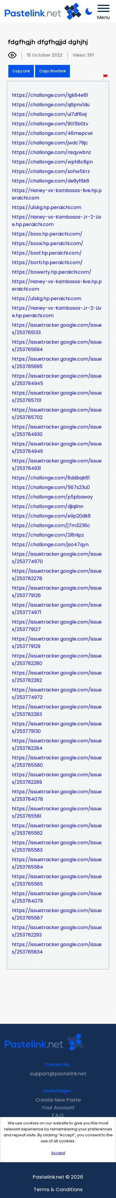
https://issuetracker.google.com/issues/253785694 (57, 346)
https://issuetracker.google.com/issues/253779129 (57, 642)
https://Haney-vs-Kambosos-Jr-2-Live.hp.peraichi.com (56, 221)
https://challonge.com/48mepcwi (52, 133)
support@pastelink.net (58, 1073)
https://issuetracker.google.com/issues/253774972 (57, 693)
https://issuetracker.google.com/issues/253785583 (57, 846)
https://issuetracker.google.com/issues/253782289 (57, 778)
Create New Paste (58, 1099)
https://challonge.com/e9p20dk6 (51, 515)
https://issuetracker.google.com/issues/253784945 (57, 380)
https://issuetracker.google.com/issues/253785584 (57, 863)
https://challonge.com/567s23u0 (51, 487)
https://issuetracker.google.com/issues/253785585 (57, 880)
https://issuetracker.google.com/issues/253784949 (57, 447)
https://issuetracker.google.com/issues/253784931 (57, 464)
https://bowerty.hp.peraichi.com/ (51, 272)
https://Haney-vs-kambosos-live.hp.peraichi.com (57, 194)
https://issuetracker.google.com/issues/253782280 (57, 659)
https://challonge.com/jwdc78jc (50, 142)
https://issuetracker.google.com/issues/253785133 (57, 329)
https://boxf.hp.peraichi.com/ (47, 253)
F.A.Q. (58, 1115)
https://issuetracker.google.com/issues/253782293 (57, 931)
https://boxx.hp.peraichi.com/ (47, 233)
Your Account (58, 1107)
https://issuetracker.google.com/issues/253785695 (57, 363)
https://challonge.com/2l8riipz (48, 535)
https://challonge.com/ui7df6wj (49, 114)
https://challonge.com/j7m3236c (51, 525)
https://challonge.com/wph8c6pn (52, 161)
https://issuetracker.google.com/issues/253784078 (57, 795)
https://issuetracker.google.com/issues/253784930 (57, 430)
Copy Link (21, 71)
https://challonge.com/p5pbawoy (52, 496)
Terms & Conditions (58, 1189)
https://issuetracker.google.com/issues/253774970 (57, 558)
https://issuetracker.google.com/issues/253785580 (57, 761)
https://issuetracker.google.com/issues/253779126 (57, 592)
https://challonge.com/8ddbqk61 (51, 477)
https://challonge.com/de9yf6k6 (50, 180)
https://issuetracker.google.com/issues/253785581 (57, 812)
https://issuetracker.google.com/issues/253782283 (57, 710)
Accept (58, 1153)
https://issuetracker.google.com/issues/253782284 (57, 744)
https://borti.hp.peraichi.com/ (47, 262)
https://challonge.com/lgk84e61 (50, 95)
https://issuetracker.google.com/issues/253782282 (57, 676)
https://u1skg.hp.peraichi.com (46, 207)
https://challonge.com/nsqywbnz (51, 152)
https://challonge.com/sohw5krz (51, 171)
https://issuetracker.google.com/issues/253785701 (57, 397)
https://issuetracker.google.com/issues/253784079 (57, 897)
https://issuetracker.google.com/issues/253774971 (57, 609)
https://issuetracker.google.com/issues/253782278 (57, 575)
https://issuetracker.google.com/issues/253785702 (57, 413)
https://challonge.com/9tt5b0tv (50, 123)
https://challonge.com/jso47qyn (50, 544)
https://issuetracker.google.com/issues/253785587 (57, 914)
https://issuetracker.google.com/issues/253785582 (57, 829)
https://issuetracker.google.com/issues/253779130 (57, 727)
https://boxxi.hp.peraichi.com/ (47, 243)
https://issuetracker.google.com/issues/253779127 (57, 626)
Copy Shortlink (52, 71)
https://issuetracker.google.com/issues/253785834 (57, 948)
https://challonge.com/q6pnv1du (51, 104)
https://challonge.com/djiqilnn (47, 506)
